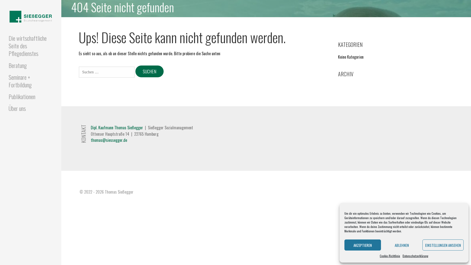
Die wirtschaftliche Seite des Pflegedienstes (28, 46)
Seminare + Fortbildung (20, 81)
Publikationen (22, 96)
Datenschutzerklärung (415, 256)
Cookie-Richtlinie (390, 256)
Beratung (18, 65)
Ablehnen (402, 245)
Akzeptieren (362, 245)
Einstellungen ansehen (443, 245)
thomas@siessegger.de (109, 140)
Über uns (17, 108)
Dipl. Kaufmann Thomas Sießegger (117, 128)
